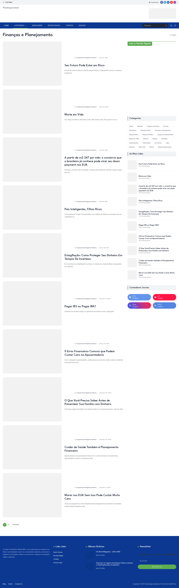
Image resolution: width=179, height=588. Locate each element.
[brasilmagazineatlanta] (23, 14)
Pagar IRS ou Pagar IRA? (80, 306)
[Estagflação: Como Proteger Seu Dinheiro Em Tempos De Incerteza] (32, 255)
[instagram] (174, 2)
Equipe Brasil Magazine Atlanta (86, 57)
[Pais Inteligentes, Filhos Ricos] (32, 207)
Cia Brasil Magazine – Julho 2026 (108, 552)
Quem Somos (57, 552)
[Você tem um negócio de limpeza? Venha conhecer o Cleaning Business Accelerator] (90, 566)
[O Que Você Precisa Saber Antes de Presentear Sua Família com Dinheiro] (32, 399)
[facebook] (161, 2)
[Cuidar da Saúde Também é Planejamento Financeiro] (32, 447)
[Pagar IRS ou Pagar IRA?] (32, 303)
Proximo (16, 524)
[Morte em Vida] (32, 111)
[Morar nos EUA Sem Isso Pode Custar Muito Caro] (32, 495)
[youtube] (171, 2)
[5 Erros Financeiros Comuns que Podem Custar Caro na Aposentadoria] (32, 351)
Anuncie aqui (57, 562)
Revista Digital (58, 555)
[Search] (166, 25)
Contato (56, 559)
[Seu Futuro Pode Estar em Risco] (32, 64)
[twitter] (165, 2)
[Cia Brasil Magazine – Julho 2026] (90, 555)
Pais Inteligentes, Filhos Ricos (83, 209)
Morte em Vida (74, 114)
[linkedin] (168, 2)
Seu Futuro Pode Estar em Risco (85, 65)
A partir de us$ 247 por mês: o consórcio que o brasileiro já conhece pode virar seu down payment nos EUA (93, 161)
